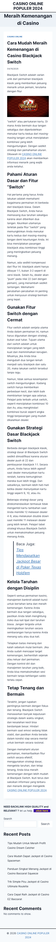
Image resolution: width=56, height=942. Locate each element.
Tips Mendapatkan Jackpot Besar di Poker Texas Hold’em (28, 561)
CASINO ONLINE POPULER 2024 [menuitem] (26, 790)
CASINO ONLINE (14, 36)
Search (8, 818)
